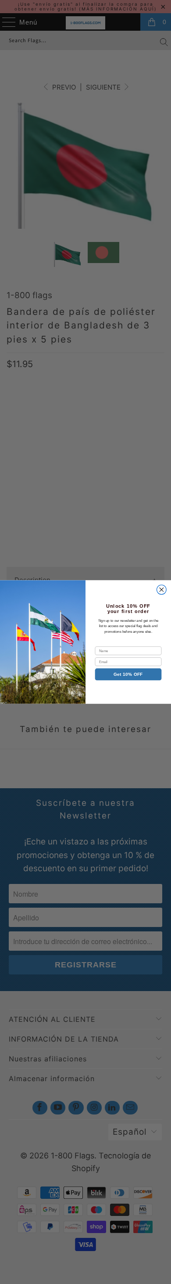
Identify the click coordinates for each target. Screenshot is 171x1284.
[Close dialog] (162, 590)
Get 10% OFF (128, 674)
